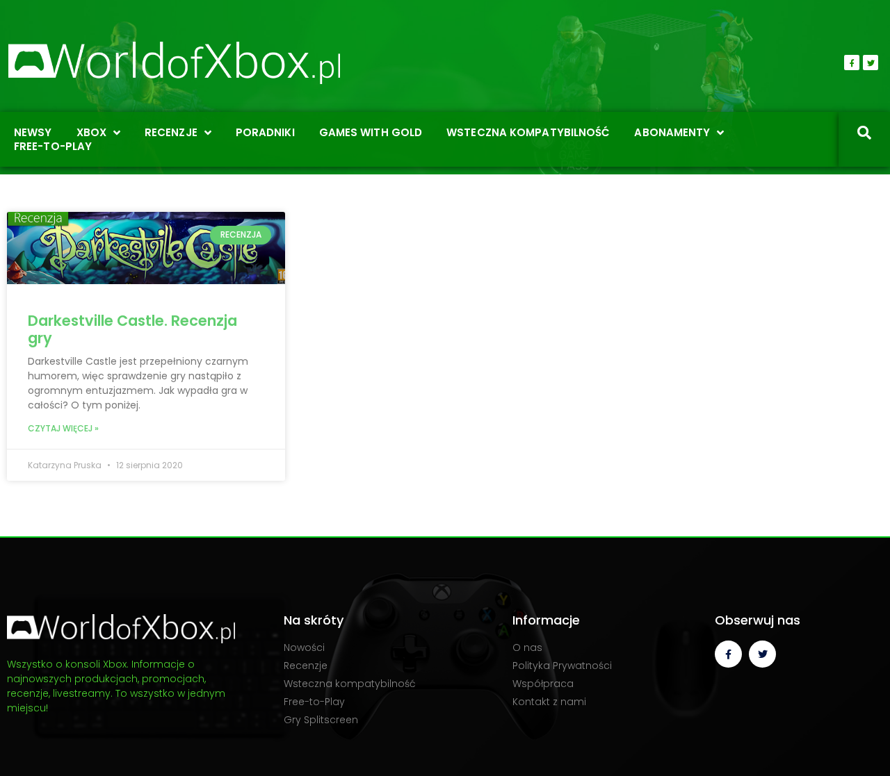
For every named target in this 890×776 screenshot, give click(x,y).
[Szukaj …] (864, 134)
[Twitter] (870, 62)
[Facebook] (851, 62)
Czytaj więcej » (63, 428)
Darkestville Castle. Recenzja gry (132, 329)
